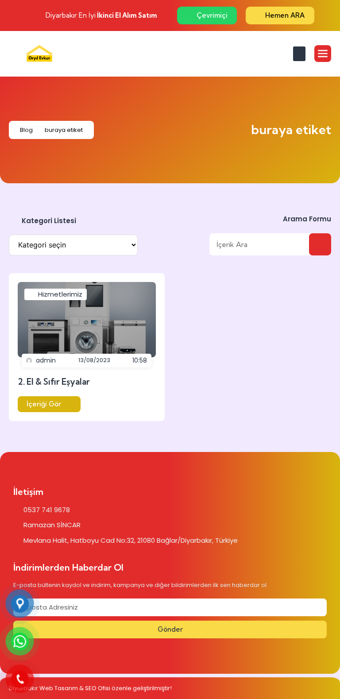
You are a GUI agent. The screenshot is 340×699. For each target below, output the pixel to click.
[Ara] (320, 244)
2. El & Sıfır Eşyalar (54, 381)
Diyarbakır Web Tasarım (43, 688)
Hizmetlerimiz (60, 294)
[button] (299, 53)
